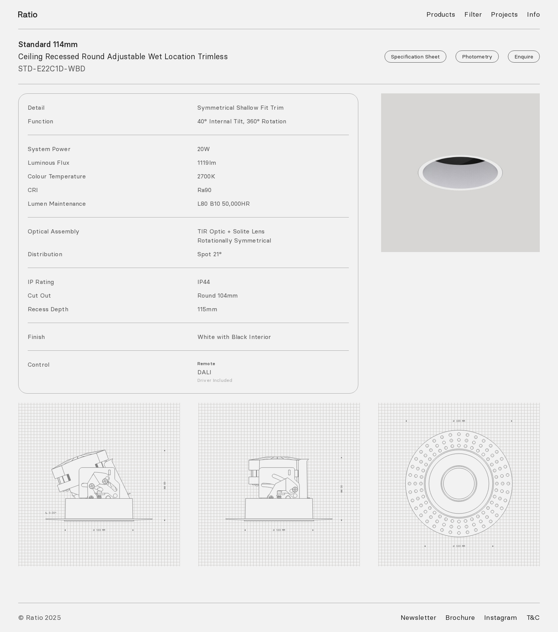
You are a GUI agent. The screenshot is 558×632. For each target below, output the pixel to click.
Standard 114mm (48, 44)
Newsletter (418, 617)
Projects (504, 14)
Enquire (523, 56)
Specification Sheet (415, 56)
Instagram (500, 617)
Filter (473, 14)
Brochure (460, 617)
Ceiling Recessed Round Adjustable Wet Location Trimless (123, 56)
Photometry (477, 56)
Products (440, 14)
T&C (533, 617)
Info (533, 14)
